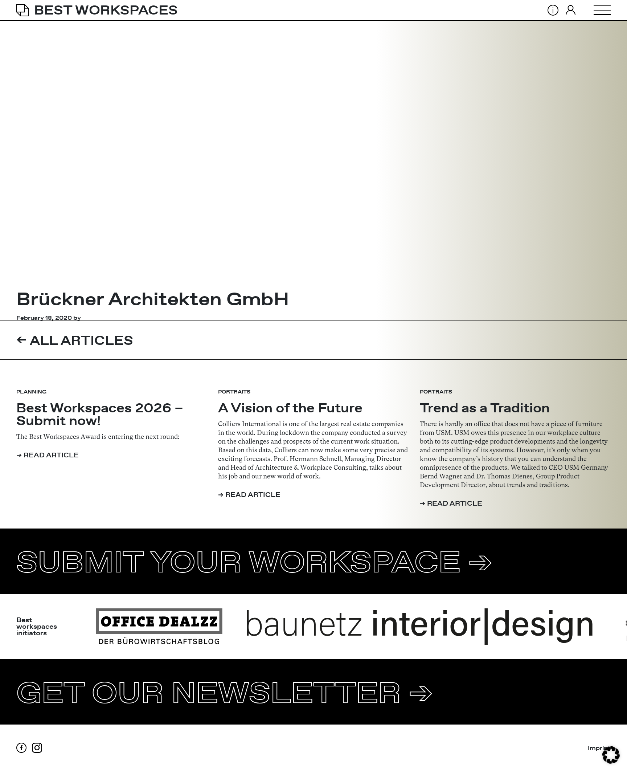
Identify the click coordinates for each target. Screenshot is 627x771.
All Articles (74, 340)
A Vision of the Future (290, 407)
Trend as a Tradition (485, 407)
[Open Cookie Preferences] (611, 755)
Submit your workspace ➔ (254, 561)
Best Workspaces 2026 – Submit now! (99, 414)
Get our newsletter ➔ (224, 691)
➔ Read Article (47, 455)
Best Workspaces (106, 10)
